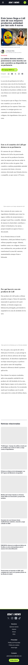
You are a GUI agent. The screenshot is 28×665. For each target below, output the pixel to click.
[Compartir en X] (15, 74)
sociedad (4, 55)
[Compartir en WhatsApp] (8, 74)
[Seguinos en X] (25, 2)
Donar (14, 631)
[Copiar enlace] (19, 74)
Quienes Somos (14, 626)
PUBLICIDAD (14, 660)
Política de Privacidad (14, 642)
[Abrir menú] (3, 2)
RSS (14, 634)
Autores (14, 629)
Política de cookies (14, 645)
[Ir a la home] (14, 2)
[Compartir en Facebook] (22, 74)
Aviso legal (14, 647)
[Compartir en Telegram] (12, 74)
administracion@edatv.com (14, 656)
